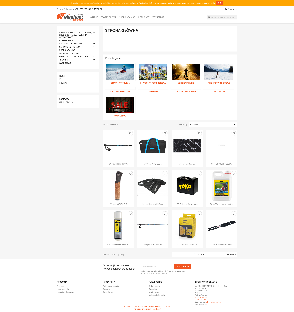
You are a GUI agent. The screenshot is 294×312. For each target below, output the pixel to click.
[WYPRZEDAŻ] (120, 105)
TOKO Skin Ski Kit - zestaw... (187, 244)
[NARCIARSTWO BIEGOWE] (218, 72)
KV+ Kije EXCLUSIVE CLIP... (153, 244)
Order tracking (154, 286)
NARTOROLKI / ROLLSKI (70, 47)
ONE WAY (63, 83)
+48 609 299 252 (79, 9)
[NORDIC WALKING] (186, 72)
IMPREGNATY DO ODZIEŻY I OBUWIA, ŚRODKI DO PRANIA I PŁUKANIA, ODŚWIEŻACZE (75, 34)
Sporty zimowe (108, 17)
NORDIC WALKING (67, 50)
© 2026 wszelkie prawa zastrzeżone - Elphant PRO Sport (147, 306)
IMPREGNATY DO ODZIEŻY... (153, 83)
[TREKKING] (153, 88)
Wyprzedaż (158, 17)
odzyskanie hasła (207, 3)
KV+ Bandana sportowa (187, 164)
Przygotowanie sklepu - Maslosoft (147, 309)
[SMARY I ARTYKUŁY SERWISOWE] (120, 72)
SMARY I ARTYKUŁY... (120, 83)
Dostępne (213, 124)
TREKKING (63, 60)
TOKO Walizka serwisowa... (187, 204)
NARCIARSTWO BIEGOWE (70, 44)
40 (202, 254)
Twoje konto (155, 282)
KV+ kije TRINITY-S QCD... (118, 164)
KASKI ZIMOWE (66, 40)
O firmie (94, 17)
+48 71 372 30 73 (95, 9)
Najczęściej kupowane (65, 292)
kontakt (105, 3)
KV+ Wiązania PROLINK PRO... (222, 244)
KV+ (60, 79)
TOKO (61, 86)
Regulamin (107, 289)
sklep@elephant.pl (213, 302)
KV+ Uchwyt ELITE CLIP (118, 204)
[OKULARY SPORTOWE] (186, 88)
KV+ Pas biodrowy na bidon (152, 204)
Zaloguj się (153, 289)
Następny (231, 254)
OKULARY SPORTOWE (69, 53)
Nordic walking (127, 17)
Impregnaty (144, 17)
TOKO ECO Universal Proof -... (221, 204)
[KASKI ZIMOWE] (218, 88)
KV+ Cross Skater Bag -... (153, 164)
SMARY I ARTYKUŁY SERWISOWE (73, 56)
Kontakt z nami (108, 292)
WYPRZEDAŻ (65, 63)
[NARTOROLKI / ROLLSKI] (120, 88)
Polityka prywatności (111, 286)
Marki (62, 76)
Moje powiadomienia (157, 295)
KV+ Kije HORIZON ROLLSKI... (222, 164)
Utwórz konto (154, 292)
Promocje (60, 286)
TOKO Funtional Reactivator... (118, 244)
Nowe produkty (63, 289)
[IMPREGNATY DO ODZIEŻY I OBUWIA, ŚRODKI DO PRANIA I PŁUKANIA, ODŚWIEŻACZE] (153, 72)
